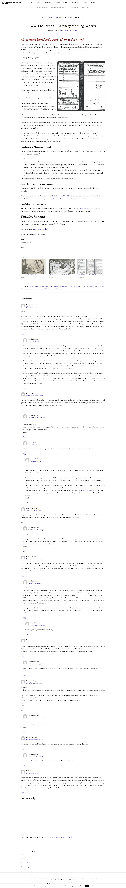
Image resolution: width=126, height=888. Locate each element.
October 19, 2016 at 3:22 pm (36, 530)
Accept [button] (87, 886)
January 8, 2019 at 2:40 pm (35, 756)
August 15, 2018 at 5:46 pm (36, 664)
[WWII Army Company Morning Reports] (34, 266)
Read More (92, 886)
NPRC (71, 286)
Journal (30, 284)
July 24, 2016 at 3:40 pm (35, 341)
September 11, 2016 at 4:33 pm (34, 395)
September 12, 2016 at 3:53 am (36, 417)
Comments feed (25, 863)
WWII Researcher (49, 289)
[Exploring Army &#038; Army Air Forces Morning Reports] (62, 266)
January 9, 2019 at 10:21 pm (36, 444)
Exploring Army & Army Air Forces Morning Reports (60, 274)
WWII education (25, 289)
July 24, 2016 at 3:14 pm (33, 307)
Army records (48, 286)
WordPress (76, 883)
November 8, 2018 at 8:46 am (34, 683)
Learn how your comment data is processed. (58, 837)
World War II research (80, 286)
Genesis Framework (67, 883)
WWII (102, 286)
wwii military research (37, 289)
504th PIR (32, 286)
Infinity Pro (56, 883)
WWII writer (59, 289)
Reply (22, 334)
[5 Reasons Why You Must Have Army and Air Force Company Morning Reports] (91, 266)
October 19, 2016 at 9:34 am (34, 510)
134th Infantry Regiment (58, 199)
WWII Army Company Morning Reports (29, 274)
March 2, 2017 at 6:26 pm (38, 625)
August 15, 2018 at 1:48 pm (33, 642)
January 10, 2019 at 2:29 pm (38, 461)
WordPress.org (25, 867)
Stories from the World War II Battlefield (65, 196)
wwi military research (93, 286)
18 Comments (74, 30)
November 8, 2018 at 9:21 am (36, 718)
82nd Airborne (39, 286)
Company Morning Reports (61, 286)
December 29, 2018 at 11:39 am (34, 739)
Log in (22, 855)
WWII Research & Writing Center (12, 3)
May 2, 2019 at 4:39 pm (32, 773)
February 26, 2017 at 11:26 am (34, 559)
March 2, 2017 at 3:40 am (35, 583)
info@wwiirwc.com (86, 208)
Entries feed (24, 859)
